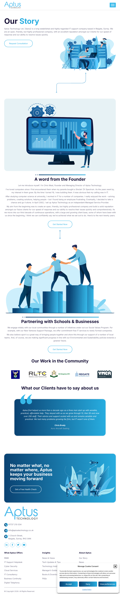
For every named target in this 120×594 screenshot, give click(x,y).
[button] (115, 566)
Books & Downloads (51, 574)
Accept (69, 584)
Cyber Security (10, 566)
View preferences (107, 584)
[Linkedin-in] (6, 545)
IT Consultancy (10, 574)
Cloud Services (11, 570)
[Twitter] (18, 545)
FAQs (44, 578)
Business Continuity (12, 578)
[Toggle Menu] (113, 5)
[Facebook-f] (12, 545)
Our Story (83, 558)
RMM (6, 558)
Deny (88, 584)
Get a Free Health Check (26, 489)
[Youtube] (24, 545)
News (81, 562)
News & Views (48, 558)
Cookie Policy (86, 589)
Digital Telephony (12, 582)
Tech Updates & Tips (51, 562)
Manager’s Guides (50, 570)
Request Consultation (18, 43)
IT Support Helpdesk (13, 562)
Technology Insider (50, 566)
